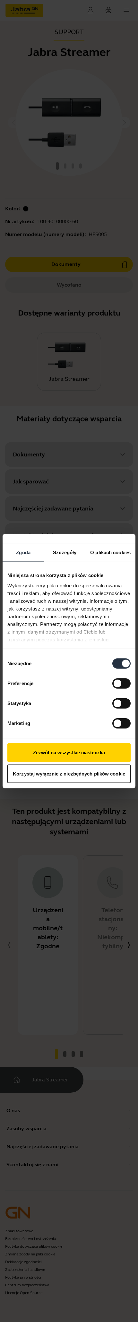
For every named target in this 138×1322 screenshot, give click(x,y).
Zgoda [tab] (23, 552)
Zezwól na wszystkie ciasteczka (69, 752)
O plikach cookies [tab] (110, 552)
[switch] (121, 683)
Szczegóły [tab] (64, 552)
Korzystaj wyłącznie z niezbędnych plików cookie (69, 773)
